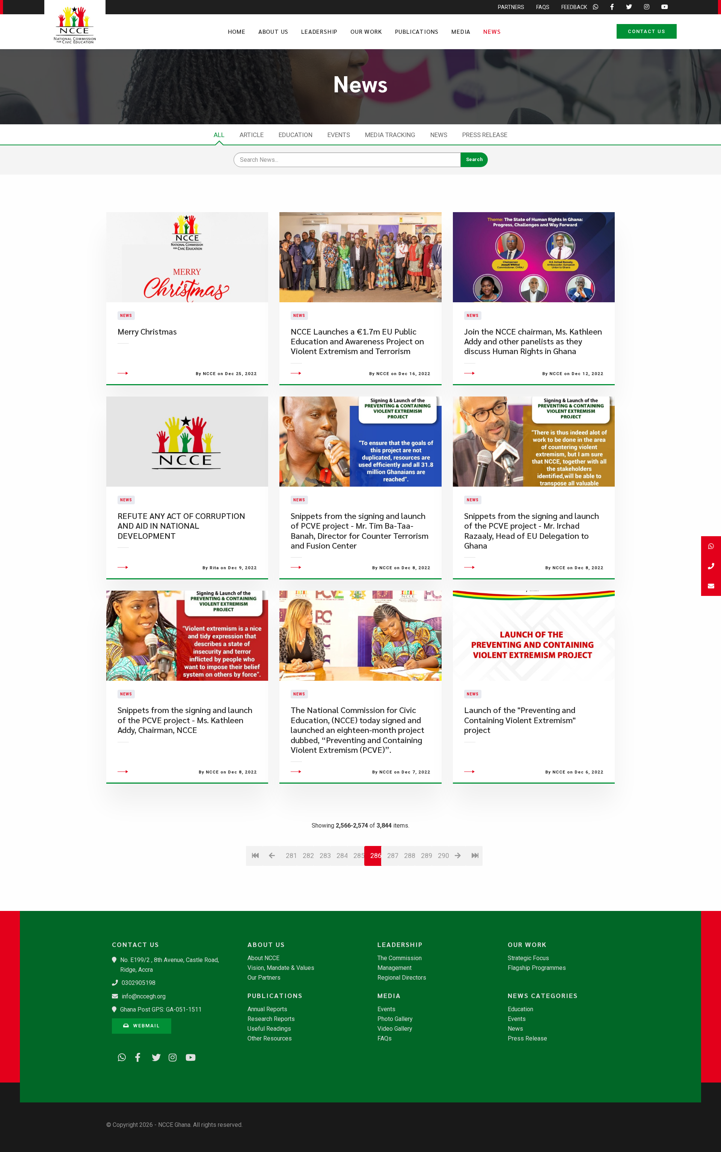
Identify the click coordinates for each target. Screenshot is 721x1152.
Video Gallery (394, 1029)
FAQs (542, 7)
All (219, 135)
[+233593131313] (711, 546)
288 (409, 855)
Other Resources (269, 1039)
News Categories (543, 995)
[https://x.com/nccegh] (153, 1056)
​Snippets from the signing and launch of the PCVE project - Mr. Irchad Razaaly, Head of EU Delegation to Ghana (531, 530)
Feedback (574, 7)
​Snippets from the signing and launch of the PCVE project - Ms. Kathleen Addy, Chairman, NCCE (185, 720)
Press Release (484, 135)
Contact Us (646, 31)
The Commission (399, 958)
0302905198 (138, 982)
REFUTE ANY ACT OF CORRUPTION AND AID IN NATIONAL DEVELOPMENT (181, 526)
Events (338, 135)
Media (461, 31)
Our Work (366, 31)
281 (291, 855)
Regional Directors (401, 978)
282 (308, 855)
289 (426, 855)
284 (341, 855)
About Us (273, 31)
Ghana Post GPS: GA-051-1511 (161, 1009)
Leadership (319, 31)
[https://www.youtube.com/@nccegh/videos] (187, 1056)
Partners (511, 7)
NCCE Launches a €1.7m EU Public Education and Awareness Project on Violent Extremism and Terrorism (357, 341)
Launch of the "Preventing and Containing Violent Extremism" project (520, 720)
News (492, 31)
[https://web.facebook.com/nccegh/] (136, 1056)
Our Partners (264, 978)
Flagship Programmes (537, 968)
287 (392, 855)
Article (252, 135)
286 (376, 855)
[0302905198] (711, 566)
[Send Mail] (711, 586)
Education (295, 135)
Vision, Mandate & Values (280, 968)
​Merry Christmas (147, 331)
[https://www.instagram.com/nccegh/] (170, 1056)
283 (325, 855)
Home (237, 31)
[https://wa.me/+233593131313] (119, 1056)
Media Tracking (390, 135)
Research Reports (271, 1019)
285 (358, 855)
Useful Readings (269, 1029)
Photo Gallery (395, 1019)
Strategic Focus (528, 958)
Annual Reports (267, 1009)
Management (394, 968)
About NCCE (263, 958)
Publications (417, 31)
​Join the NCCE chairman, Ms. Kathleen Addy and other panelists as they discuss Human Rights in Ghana (533, 341)
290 (443, 855)
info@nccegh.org (144, 996)
